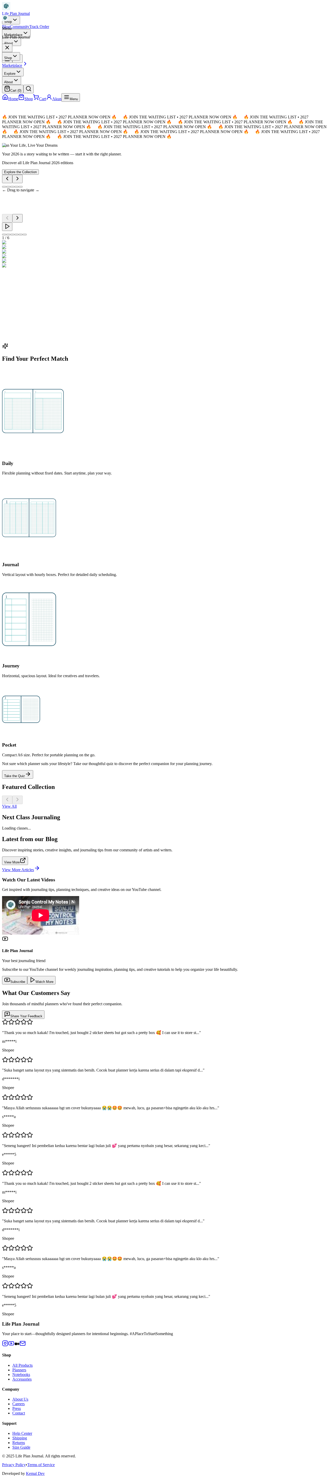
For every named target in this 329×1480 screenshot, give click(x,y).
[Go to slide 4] (16, 187)
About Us (20, 1399)
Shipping (19, 1438)
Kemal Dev (35, 1473)
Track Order (39, 26)
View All (9, 806)
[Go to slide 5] (21, 187)
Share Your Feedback (26, 1016)
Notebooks (21, 1374)
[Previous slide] (7, 179)
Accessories (22, 1379)
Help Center (22, 1433)
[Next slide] (17, 179)
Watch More (44, 982)
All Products (22, 1365)
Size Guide (21, 1447)
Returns (18, 1442)
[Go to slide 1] (4, 187)
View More (12, 862)
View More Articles (18, 870)
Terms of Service (41, 1465)
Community (19, 26)
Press (16, 1408)
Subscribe (17, 982)
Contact (18, 1413)
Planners (19, 1370)
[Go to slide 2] (8, 187)
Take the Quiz (14, 776)
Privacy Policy (14, 1465)
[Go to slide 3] (12, 187)
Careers (18, 1404)
